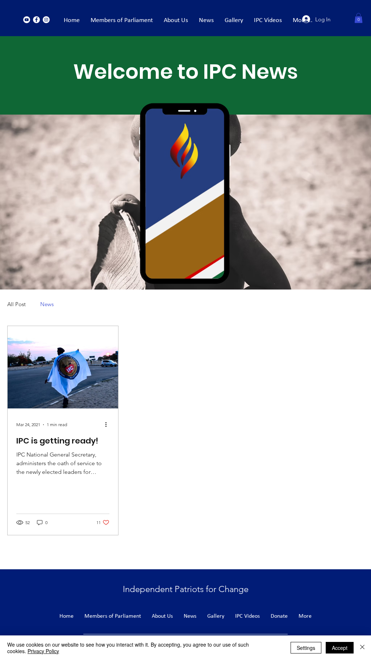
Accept (339, 647)
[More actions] (108, 424)
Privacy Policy (43, 651)
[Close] (362, 647)
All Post (16, 304)
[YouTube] (26, 19)
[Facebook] (36, 19)
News (47, 304)
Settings (306, 647)
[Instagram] (46, 19)
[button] (358, 18)
